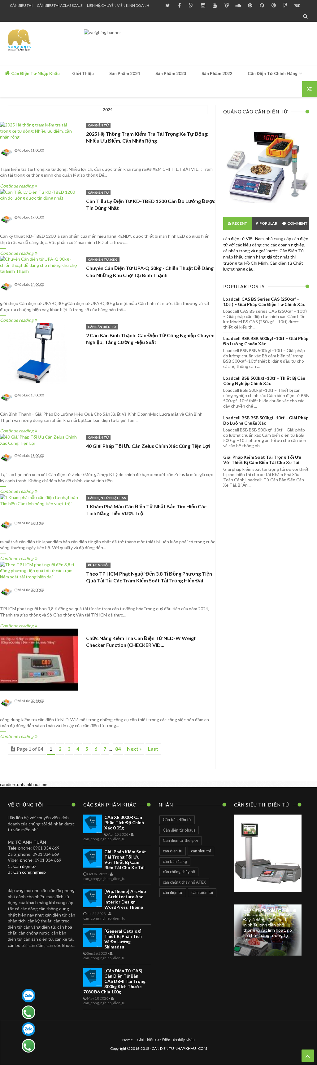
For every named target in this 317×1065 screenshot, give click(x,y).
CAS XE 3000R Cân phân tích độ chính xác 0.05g (124, 822)
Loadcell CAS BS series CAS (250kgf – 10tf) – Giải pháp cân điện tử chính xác (264, 301)
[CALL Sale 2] (28, 1046)
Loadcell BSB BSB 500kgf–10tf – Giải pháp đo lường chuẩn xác (265, 341)
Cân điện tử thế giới (180, 840)
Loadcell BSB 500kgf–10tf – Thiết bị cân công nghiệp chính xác (264, 380)
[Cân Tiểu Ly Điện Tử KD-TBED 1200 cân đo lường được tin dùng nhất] (39, 195)
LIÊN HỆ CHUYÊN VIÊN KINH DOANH (118, 5)
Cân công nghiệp (29, 872)
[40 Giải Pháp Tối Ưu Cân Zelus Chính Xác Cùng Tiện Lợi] (39, 440)
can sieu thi (201, 850)
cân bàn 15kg (175, 861)
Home (127, 1039)
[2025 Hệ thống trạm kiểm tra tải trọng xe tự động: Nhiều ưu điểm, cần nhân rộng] (39, 131)
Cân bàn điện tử (102, 327)
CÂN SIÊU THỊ (21, 5)
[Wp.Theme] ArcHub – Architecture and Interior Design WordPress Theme (125, 899)
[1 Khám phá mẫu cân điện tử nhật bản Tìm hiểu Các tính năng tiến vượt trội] (39, 500)
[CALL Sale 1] (28, 1012)
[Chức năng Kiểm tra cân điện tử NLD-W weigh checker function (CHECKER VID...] (39, 660)
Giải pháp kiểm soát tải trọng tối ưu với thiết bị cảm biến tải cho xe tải (262, 459)
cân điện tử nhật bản (107, 498)
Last (153, 749)
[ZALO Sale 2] (28, 1029)
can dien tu (172, 850)
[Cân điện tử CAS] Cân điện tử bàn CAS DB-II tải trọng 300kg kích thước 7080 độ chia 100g (114, 981)
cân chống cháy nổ (179, 871)
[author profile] (6, 157)
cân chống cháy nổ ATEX (184, 882)
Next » (134, 749)
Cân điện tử (24, 866)
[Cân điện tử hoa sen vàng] (266, 206)
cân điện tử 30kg (103, 259)
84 (118, 749)
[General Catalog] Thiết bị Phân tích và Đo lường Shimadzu (123, 938)
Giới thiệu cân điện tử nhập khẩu (166, 1039)
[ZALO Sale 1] (28, 995)
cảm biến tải (202, 892)
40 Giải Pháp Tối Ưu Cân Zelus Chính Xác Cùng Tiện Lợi (148, 446)
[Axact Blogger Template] (44, 43)
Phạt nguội (98, 565)
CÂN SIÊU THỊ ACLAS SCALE (60, 5)
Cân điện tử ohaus (179, 830)
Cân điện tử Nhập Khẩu (35, 73)
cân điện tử (98, 125)
